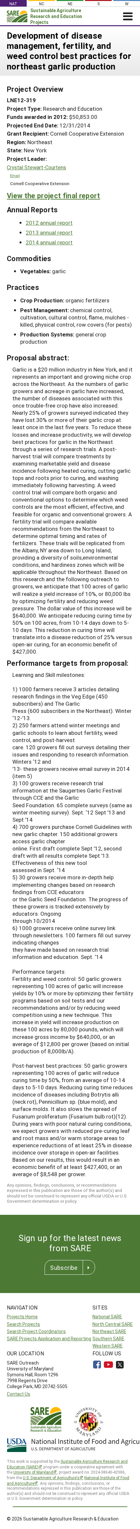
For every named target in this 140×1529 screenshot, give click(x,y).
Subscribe (63, 1267)
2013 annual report (49, 232)
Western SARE (107, 1346)
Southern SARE (108, 1338)
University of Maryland (33, 1472)
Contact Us (18, 1394)
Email (15, 175)
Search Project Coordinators (36, 1331)
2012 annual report (49, 222)
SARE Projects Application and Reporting (49, 1338)
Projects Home (22, 1316)
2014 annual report (49, 242)
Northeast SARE (109, 1331)
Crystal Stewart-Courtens (36, 167)
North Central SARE (112, 1324)
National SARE (107, 1316)
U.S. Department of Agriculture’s (51, 1477)
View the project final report (53, 195)
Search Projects (23, 1324)
